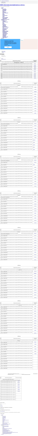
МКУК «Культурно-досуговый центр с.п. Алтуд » (12, 5)
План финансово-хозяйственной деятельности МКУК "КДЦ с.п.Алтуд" (5, 33)
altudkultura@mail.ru (3, 2)
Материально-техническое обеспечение (4, 25)
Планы (3, 23)
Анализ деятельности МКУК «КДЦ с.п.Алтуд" (16, 373)
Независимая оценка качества (5, 19)
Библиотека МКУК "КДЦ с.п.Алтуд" (5, 18)
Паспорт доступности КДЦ (5, 426)
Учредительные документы (5, 21)
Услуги (3, 11)
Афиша (3, 14)
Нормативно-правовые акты (6, 429)
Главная (2, 7)
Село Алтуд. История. (5, 17)
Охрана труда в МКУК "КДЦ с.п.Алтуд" (5, 37)
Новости (4, 420)
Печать (2, 58)
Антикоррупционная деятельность (5, 28)
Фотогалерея (4, 10)
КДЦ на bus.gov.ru (5, 26)
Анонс (3, 16)
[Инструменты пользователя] (0, 57)
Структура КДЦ (4, 9)
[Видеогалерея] (3, 51)
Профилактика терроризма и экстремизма (4, 36)
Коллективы (4, 12)
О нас (2, 8)
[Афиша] (3, 52)
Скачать (35, 63)
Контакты (2, 38)
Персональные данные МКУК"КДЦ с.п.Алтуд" (5, 31)
